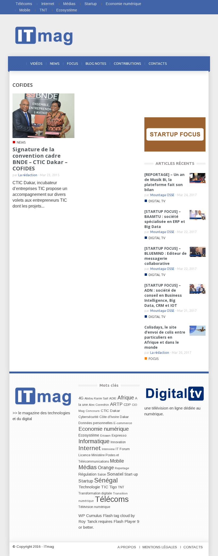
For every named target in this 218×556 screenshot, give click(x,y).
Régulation (87, 474)
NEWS (55, 63)
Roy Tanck (87, 521)
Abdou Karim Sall (96, 398)
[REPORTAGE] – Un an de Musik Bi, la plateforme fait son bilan (164, 182)
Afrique (126, 397)
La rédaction (27, 175)
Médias (69, 4)
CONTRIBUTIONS (127, 63)
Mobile (24, 10)
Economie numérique (123, 4)
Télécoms (23, 4)
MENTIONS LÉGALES (159, 547)
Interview (108, 449)
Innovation (118, 442)
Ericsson (105, 435)
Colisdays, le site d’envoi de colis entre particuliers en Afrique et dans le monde (164, 337)
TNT (43, 10)
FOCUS (72, 63)
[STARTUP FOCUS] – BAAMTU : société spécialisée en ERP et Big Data (164, 219)
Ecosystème (66, 10)
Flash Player (125, 521)
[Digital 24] (175, 134)
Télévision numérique (94, 507)
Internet (47, 4)
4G (80, 398)
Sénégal (106, 480)
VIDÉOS (36, 63)
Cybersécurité (88, 417)
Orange (106, 467)
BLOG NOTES (96, 63)
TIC (104, 487)
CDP (127, 405)
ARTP (116, 404)
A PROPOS (127, 547)
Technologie (89, 487)
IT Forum (123, 449)
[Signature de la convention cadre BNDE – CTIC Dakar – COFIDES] (43, 115)
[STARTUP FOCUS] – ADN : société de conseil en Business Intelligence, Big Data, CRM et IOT (163, 295)
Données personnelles (95, 423)
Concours (93, 410)
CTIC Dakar (110, 411)
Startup (91, 4)
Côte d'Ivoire (109, 417)
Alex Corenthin (99, 404)
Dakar (124, 417)
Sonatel (115, 474)
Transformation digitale (95, 493)
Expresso (119, 435)
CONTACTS (158, 63)
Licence (84, 455)
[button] (200, 63)
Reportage (122, 468)
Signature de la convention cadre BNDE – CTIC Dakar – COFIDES (40, 159)
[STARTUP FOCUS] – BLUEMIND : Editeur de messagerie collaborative (165, 256)
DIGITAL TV (157, 201)
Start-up (131, 474)
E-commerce (123, 423)
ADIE (112, 398)
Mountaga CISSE (162, 195)
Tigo (113, 487)
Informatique (94, 441)
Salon (102, 474)
